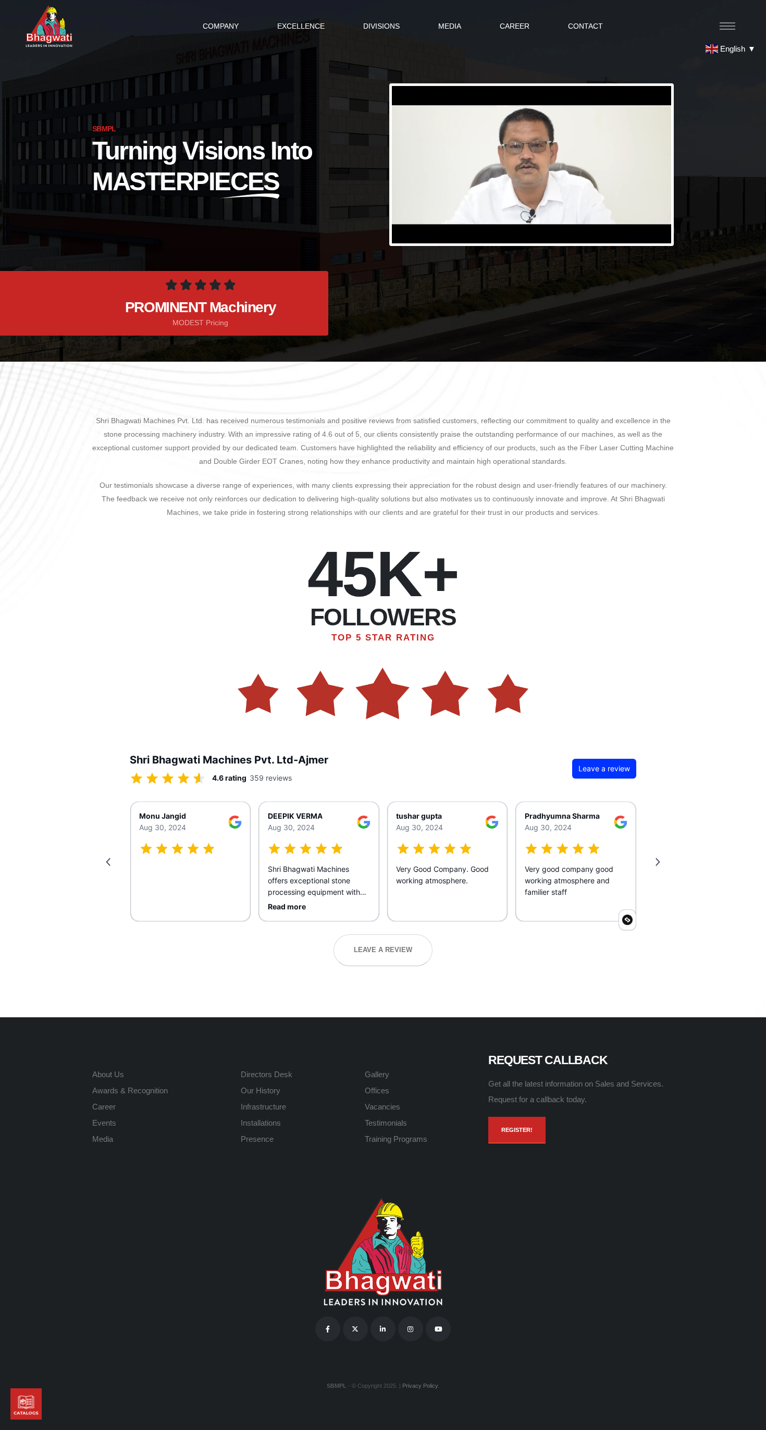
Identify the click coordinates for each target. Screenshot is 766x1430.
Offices (377, 1090)
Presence (257, 1139)
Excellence (301, 26)
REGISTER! (517, 1130)
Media (449, 26)
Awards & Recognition (130, 1090)
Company (221, 26)
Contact (585, 26)
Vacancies (382, 1106)
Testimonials (386, 1122)
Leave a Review (383, 950)
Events (104, 1122)
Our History (260, 1090)
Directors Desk (266, 1074)
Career (514, 26)
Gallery (377, 1074)
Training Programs (396, 1139)
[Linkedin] (383, 1328)
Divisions (381, 26)
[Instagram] (410, 1328)
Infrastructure (263, 1106)
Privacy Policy (420, 1386)
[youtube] (438, 1328)
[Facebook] (327, 1328)
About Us (108, 1074)
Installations (261, 1122)
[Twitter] (355, 1328)
